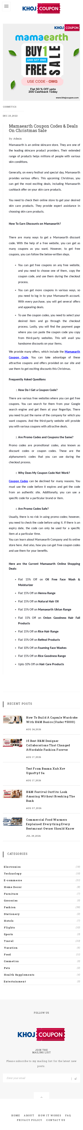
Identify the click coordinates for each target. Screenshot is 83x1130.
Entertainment (42, 981)
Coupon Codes (18, 481)
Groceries (42, 900)
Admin (17, 138)
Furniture (42, 893)
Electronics (42, 867)
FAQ (68, 1115)
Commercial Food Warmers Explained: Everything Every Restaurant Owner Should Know (50, 824)
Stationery (42, 914)
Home (15, 1115)
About (29, 1115)
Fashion (42, 907)
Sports (42, 934)
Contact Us (55, 1120)
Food (42, 954)
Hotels (42, 920)
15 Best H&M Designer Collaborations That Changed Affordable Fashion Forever (48, 745)
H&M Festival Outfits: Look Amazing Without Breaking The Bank (50, 796)
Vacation (42, 947)
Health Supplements (42, 974)
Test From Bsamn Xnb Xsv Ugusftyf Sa (45, 771)
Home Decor (42, 887)
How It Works (49, 1115)
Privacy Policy (29, 1120)
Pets (42, 968)
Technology (42, 873)
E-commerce (42, 880)
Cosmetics (9, 106)
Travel (42, 941)
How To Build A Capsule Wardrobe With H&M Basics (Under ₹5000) (52, 720)
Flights (42, 927)
